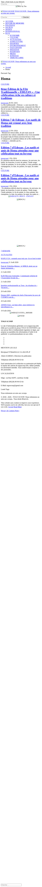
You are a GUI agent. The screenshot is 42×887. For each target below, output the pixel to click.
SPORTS (8, 29)
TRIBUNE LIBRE (17, 58)
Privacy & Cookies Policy (10, 411)
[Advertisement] (21, 223)
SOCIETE (9, 27)
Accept (10, 407)
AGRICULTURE (16, 41)
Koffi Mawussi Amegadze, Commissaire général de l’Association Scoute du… (19, 277)
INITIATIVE (14, 50)
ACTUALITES (15, 39)
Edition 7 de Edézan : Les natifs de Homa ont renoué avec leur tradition (21, 122)
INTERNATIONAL (12, 31)
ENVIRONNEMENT (18, 45)
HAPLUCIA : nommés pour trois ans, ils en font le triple (21, 258)
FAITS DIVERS (16, 47)
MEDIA (13, 54)
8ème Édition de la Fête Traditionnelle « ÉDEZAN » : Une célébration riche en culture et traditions (20, 94)
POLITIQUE (10, 25)
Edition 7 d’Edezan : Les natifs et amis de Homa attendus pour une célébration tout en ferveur (20, 150)
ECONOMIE (14, 35)
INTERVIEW (15, 52)
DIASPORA (14, 43)
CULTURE (14, 37)
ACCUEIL (9, 21)
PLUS (7, 33)
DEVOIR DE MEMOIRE (14, 23)
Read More (18, 407)
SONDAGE (14, 56)
